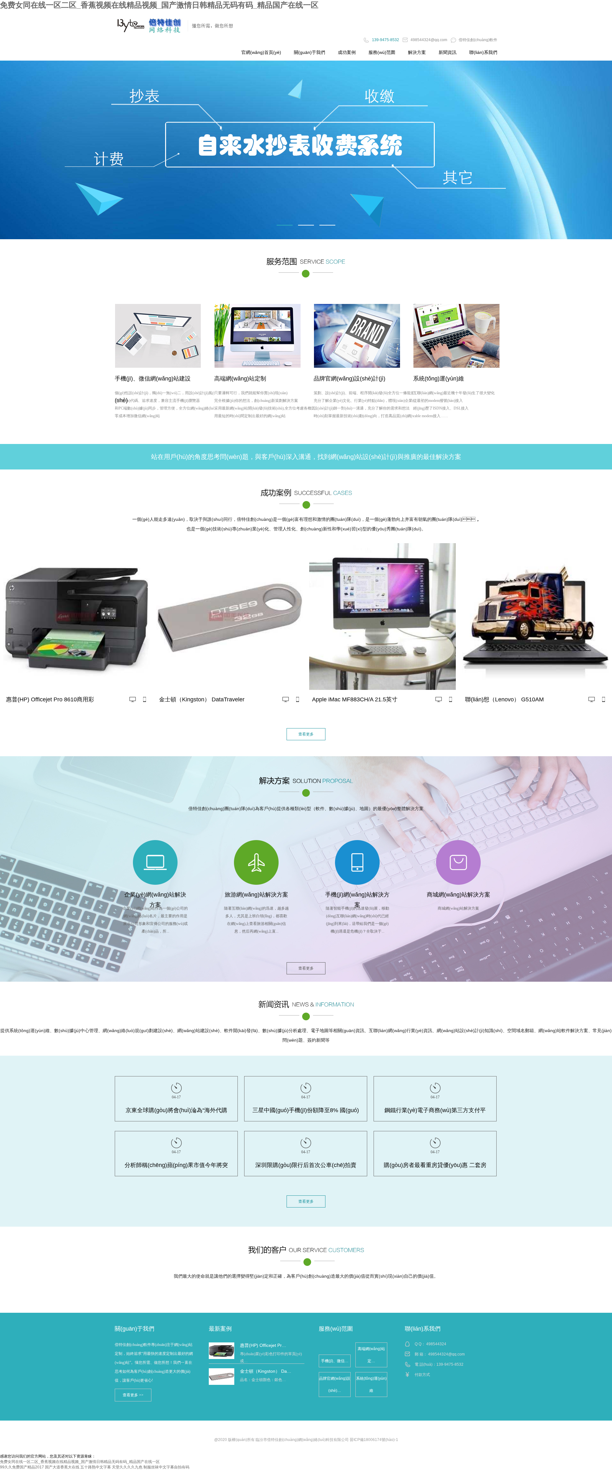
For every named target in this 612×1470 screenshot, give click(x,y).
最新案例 (220, 1329)
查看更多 (306, 734)
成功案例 (347, 52)
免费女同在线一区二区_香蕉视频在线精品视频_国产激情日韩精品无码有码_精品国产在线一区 (159, 5)
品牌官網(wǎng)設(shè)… (334, 1384)
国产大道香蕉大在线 (62, 1467)
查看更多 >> (133, 1395)
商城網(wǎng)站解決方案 (458, 894)
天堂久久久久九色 (127, 1467)
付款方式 (422, 1374)
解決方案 (417, 52)
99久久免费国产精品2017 (22, 1467)
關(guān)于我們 (309, 52)
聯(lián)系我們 (483, 52)
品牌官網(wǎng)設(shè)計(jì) (349, 378)
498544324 (436, 1344)
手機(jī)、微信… (334, 1361)
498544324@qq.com (446, 1354)
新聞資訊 (447, 52)
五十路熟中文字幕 (95, 1467)
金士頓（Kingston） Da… (265, 1371)
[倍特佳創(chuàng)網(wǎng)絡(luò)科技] (306, 150)
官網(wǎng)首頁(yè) (261, 52)
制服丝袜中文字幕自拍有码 (166, 1467)
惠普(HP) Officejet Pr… (263, 1345)
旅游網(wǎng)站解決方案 (256, 894)
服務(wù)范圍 (381, 52)
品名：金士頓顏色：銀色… (263, 1380)
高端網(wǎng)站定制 (240, 378)
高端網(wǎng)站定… (371, 1355)
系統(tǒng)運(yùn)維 (438, 378)
